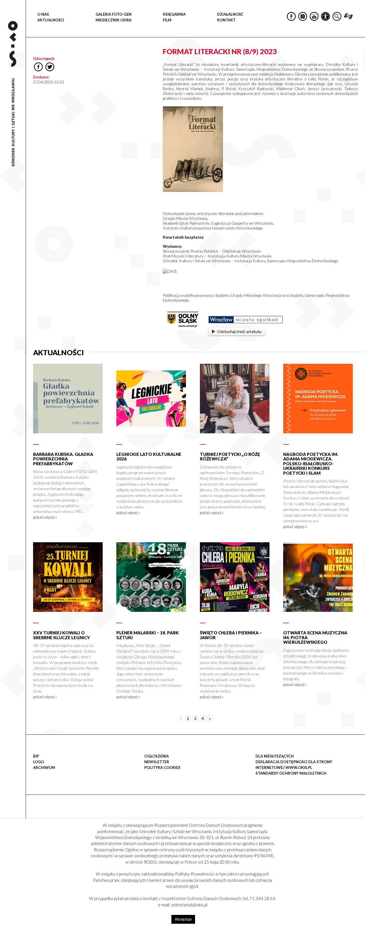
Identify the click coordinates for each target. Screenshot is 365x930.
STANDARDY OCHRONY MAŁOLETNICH (291, 773)
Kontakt (226, 20)
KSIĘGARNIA (174, 14)
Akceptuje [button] (183, 919)
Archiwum (44, 767)
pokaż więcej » (45, 517)
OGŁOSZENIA (156, 756)
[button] (357, 58)
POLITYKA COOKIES (162, 767)
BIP (36, 756)
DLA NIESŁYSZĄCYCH (275, 756)
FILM (167, 20)
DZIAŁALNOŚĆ (230, 14)
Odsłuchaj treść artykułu (239, 331)
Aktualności (50, 20)
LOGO (38, 762)
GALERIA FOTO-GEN (113, 14)
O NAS (43, 14)
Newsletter (156, 762)
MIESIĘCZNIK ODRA (113, 20)
